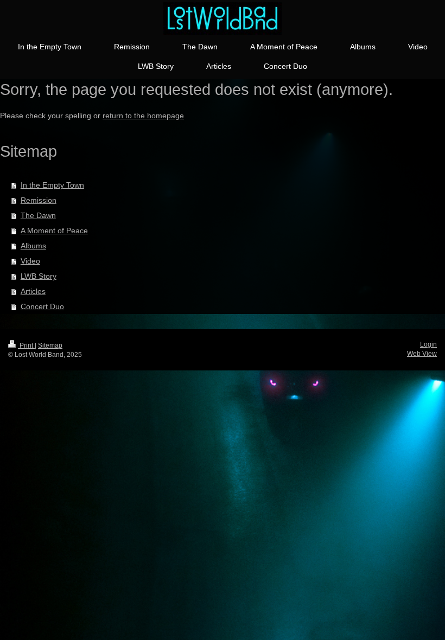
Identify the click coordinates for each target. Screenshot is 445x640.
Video (30, 261)
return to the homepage (143, 115)
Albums (33, 245)
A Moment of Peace (54, 230)
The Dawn (38, 215)
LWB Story (38, 276)
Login (428, 344)
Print (26, 345)
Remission (38, 200)
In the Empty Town (52, 185)
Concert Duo (42, 306)
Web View (422, 353)
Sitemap (50, 345)
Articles (33, 291)
